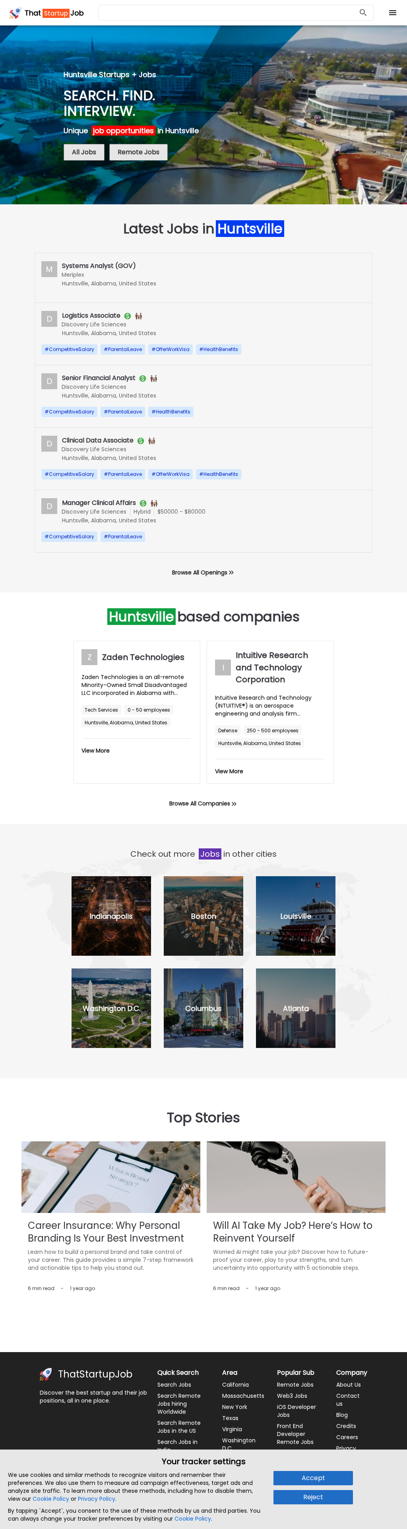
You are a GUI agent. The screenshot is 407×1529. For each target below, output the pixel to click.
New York (234, 1407)
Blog (342, 1415)
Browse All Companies (199, 803)
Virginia (232, 1429)
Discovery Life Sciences (94, 324)
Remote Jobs (138, 152)
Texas (230, 1418)
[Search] (363, 13)
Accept (313, 1477)
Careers (347, 1437)
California (235, 1385)
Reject (313, 1497)
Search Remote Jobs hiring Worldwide (179, 1404)
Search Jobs (174, 1385)
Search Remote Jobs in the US (179, 1427)
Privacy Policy (96, 1499)
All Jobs (84, 152)
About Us (348, 1385)
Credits (346, 1426)
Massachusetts (243, 1396)
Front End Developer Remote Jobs (295, 1434)
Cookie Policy (51, 1499)
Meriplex (73, 275)
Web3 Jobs (292, 1396)
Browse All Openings (199, 572)
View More (95, 751)
